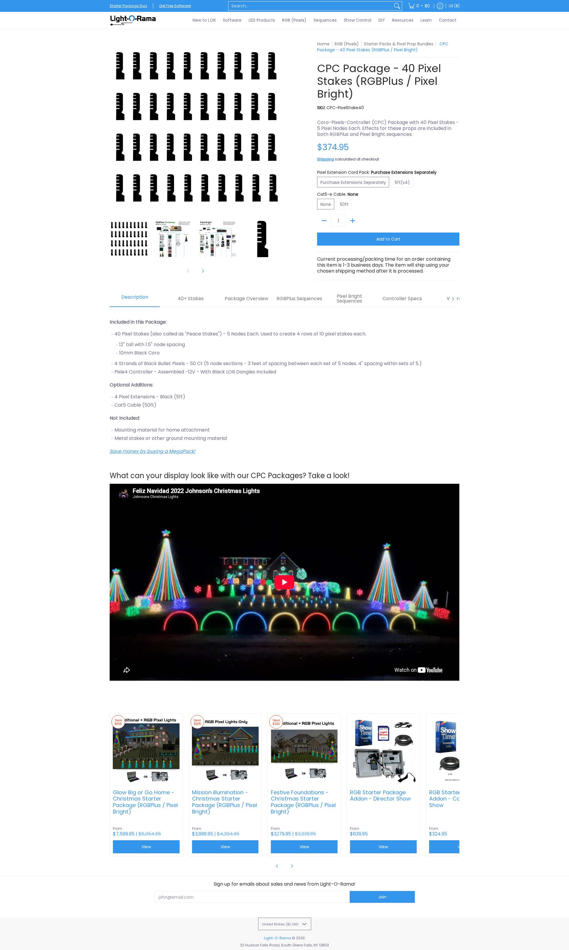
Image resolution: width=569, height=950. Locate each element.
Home (323, 44)
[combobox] (310, 5)
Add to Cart (388, 239)
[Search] (397, 5)
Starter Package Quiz (128, 5)
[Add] (353, 220)
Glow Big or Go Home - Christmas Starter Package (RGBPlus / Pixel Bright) (145, 802)
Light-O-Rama (277, 938)
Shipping (325, 159)
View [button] (146, 847)
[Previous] (113, 126)
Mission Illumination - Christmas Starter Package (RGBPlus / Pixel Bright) (224, 802)
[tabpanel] (284, 500)
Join (382, 897)
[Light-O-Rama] (133, 20)
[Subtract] (324, 220)
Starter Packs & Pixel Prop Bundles (398, 44)
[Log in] (440, 6)
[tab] (135, 299)
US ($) (454, 5)
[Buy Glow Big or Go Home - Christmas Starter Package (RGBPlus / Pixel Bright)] (146, 750)
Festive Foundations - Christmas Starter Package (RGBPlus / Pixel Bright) (303, 802)
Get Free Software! (175, 5)
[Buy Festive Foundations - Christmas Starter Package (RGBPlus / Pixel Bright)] (304, 750)
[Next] (277, 126)
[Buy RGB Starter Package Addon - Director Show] (383, 750)
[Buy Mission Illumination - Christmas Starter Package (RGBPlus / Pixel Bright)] (225, 750)
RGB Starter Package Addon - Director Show (380, 795)
